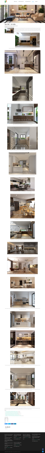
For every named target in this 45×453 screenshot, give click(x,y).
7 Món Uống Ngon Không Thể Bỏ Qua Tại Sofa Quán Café (11, 412)
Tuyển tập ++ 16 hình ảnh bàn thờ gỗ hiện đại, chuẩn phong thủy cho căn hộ (13, 415)
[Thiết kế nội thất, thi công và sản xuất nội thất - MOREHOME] (6, 1)
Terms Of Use (19, 451)
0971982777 (8, 447)
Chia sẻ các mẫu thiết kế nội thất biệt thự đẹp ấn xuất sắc (11, 411)
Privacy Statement (15, 451)
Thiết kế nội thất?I (11, 451)
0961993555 (17, 437)
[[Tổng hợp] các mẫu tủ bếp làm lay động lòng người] (9, 30)
